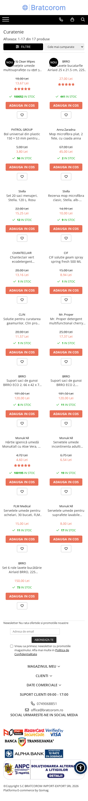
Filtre (25, 47)
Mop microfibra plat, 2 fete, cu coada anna (66, 136)
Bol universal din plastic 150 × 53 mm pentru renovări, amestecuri (22, 136)
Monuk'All (22, 438)
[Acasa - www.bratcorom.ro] (44, 7)
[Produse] (6, 20)
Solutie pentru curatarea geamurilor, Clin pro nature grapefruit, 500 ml (22, 321)
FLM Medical (22, 506)
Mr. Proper (66, 314)
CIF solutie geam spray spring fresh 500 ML (66, 259)
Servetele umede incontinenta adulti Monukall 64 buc (66, 444)
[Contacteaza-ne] (61, 19)
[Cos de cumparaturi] (72, 19)
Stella (22, 191)
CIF (66, 253)
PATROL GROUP (22, 130)
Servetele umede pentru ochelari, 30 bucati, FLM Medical (22, 512)
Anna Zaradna (66, 130)
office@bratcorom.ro (46, 710)
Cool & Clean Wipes (22, 61)
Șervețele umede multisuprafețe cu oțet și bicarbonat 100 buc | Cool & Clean (22, 67)
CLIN (22, 314)
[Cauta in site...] (83, 19)
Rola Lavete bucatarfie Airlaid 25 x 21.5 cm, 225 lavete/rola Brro (66, 67)
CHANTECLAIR (22, 253)
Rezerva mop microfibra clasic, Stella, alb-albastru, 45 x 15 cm (66, 197)
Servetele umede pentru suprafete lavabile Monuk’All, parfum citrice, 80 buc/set (66, 512)
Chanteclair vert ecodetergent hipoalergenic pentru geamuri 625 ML (22, 259)
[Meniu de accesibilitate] (80, 767)
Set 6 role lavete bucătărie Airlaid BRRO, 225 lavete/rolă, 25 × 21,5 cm (22, 569)
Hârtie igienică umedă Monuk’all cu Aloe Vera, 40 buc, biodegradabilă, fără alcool (22, 444)
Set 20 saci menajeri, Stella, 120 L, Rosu (22, 197)
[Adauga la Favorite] (22, 115)
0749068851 (46, 703)
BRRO (66, 61)
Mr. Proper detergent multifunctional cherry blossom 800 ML (66, 321)
